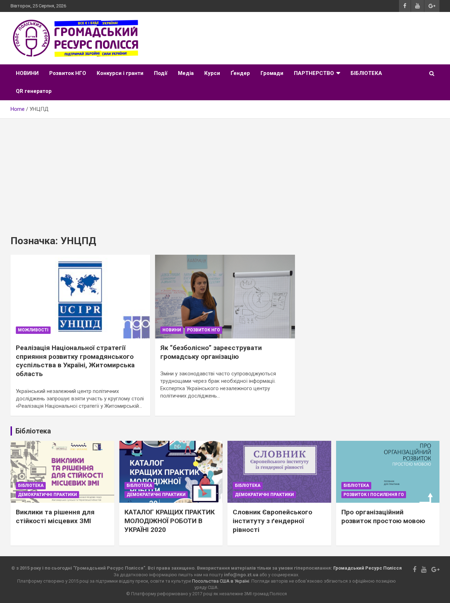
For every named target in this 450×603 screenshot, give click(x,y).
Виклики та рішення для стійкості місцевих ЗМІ (55, 516)
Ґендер (240, 73)
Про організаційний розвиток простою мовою (383, 516)
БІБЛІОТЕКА (366, 73)
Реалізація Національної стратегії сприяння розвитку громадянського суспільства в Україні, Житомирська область (75, 361)
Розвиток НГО (67, 73)
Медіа (186, 73)
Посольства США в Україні (220, 581)
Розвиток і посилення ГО (373, 494)
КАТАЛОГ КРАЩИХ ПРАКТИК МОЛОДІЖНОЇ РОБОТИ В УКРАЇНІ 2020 (169, 520)
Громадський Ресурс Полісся (367, 568)
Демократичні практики (47, 494)
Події (160, 73)
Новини (171, 330)
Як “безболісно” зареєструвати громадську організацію (211, 352)
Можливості (33, 330)
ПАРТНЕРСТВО (314, 73)
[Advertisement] (225, 171)
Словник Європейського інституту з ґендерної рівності (272, 520)
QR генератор (34, 91)
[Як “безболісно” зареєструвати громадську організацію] (225, 296)
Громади (272, 73)
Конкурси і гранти (120, 73)
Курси (212, 73)
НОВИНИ (27, 73)
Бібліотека (31, 485)
